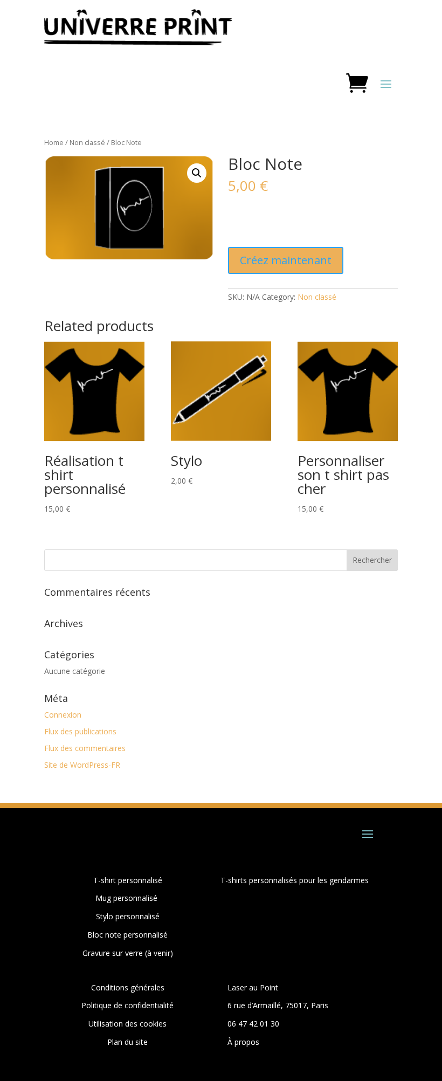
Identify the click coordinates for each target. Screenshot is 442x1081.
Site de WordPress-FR (82, 765)
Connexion (62, 715)
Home (54, 142)
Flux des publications (80, 731)
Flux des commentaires (85, 748)
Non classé (87, 142)
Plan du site (127, 1042)
